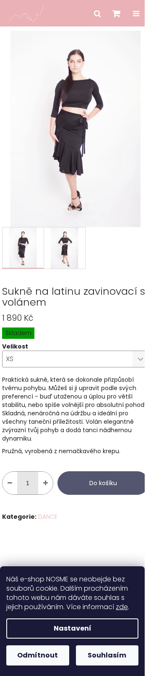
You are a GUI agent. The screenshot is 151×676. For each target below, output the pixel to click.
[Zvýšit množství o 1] (45, 483)
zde (122, 607)
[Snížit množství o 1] (10, 483)
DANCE (47, 516)
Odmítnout (37, 655)
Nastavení (72, 628)
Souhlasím (107, 655)
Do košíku (103, 483)
